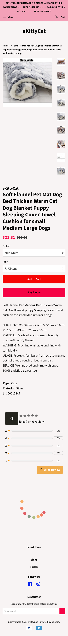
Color (6, 246)
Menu (10, 17)
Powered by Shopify (49, 621)
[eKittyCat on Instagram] (38, 584)
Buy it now (34, 292)
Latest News (34, 547)
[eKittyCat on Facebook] (30, 584)
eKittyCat (34, 31)
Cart (62, 17)
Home (6, 45)
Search (34, 566)
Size (5, 262)
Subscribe (62, 611)
